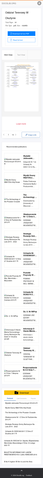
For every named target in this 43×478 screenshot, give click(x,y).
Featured (10, 398)
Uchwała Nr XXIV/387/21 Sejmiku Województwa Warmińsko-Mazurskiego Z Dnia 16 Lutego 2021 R (21, 442)
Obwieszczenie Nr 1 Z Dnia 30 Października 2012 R (29, 215)
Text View (21, 54)
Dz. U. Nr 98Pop (30, 311)
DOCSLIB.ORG (9, 3)
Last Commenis (21, 398)
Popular (33, 398)
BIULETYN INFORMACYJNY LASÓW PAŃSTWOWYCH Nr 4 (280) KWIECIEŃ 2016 (20, 453)
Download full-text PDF (21, 34)
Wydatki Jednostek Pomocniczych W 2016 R (29, 157)
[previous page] (4, 135)
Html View (8, 54)
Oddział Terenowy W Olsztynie (28, 349)
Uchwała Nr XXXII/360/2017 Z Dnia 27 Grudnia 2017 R (30, 254)
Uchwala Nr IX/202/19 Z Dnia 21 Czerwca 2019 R (29, 293)
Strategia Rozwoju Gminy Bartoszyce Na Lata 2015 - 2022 (30, 235)
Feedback (29, 475)
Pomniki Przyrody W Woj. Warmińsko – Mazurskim (29, 274)
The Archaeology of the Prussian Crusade (30, 196)
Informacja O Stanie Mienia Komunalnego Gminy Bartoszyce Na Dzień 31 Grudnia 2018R (29, 330)
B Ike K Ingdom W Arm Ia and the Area (18, 461)
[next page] (15, 135)
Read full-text (18, 40)
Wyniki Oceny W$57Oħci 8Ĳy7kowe (29, 176)
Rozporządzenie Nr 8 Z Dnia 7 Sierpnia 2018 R (30, 368)
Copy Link (32, 135)
